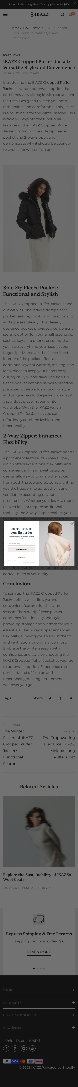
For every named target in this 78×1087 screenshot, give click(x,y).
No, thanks (21, 557)
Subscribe (21, 549)
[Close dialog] (72, 523)
